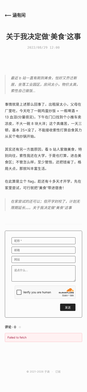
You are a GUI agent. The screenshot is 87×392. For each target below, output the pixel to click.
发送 (68, 307)
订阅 (57, 371)
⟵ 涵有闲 (15, 15)
